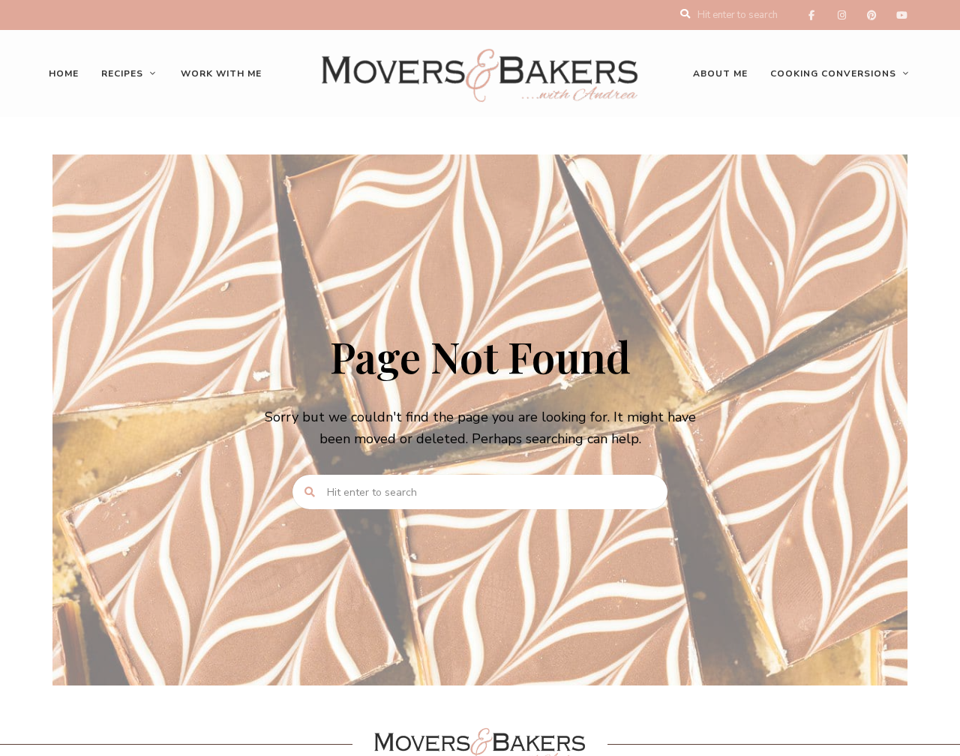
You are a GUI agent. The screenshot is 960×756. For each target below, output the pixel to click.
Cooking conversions (833, 74)
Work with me (221, 74)
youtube (901, 15)
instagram (841, 15)
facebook (811, 15)
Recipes (122, 74)
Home (64, 74)
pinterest (871, 15)
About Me (720, 74)
